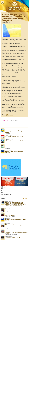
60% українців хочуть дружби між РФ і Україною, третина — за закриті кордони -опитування (15, 141)
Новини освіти (7, 148)
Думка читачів (7, 133)
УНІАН (7, 114)
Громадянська (7, 211)
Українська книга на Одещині (11, 209)
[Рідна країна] (14, 6)
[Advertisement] (14, 318)
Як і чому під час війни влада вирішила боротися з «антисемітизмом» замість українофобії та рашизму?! (16, 225)
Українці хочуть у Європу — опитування (14, 136)
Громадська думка (9, 115)
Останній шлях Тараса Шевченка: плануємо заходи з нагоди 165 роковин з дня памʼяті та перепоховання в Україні (16, 232)
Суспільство (12, 216)
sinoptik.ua (7, 194)
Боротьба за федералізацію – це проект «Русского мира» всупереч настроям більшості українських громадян (16, 131)
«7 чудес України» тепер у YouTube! (12, 237)
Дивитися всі (25, 198)
